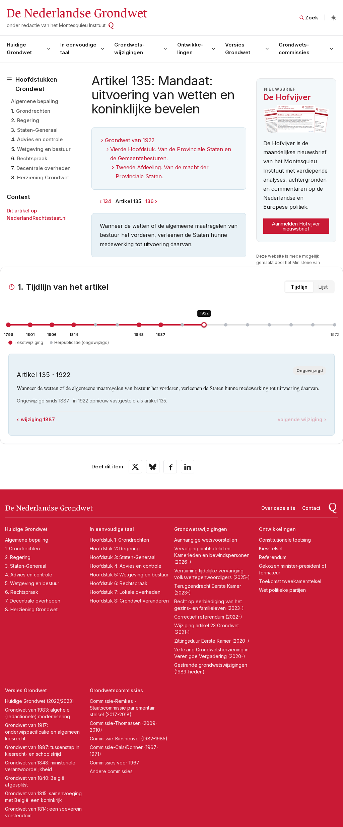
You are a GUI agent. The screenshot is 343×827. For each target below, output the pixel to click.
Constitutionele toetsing (285, 540)
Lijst (323, 287)
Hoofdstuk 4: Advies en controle (125, 566)
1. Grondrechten (22, 548)
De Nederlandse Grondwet (76, 13)
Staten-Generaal (37, 130)
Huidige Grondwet (19, 48)
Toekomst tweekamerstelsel (290, 581)
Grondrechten (33, 111)
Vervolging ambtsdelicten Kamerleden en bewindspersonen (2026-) (212, 555)
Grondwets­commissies (294, 48)
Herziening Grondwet (43, 177)
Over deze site (278, 508)
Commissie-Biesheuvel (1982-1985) (128, 738)
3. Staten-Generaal (25, 566)
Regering (28, 120)
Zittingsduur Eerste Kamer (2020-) (211, 641)
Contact (311, 508)
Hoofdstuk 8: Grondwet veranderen (129, 601)
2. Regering (17, 557)
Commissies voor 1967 (114, 762)
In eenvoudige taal (78, 48)
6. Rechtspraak (21, 592)
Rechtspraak (32, 158)
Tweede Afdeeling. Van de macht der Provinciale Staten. (162, 172)
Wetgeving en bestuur (44, 149)
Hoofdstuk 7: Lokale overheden (125, 592)
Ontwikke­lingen (190, 48)
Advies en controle (40, 139)
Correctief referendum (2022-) (208, 617)
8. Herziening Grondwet (31, 609)
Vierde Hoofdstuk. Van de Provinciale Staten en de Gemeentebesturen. (170, 154)
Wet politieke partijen (282, 590)
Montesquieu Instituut (82, 25)
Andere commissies (111, 771)
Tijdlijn (299, 287)
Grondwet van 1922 (129, 140)
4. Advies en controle (28, 574)
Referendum (272, 557)
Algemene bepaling (34, 101)
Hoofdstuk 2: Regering (115, 548)
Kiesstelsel (270, 548)
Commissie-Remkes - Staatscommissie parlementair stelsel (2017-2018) (122, 707)
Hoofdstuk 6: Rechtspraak (118, 583)
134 (107, 201)
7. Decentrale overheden (32, 601)
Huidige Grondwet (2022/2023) (39, 701)
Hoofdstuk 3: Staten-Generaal (122, 557)
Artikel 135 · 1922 (44, 375)
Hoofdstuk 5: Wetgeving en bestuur (129, 574)
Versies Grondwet (237, 48)
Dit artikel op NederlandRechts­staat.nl (37, 214)
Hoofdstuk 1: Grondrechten (119, 540)
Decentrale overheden (43, 168)
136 (149, 201)
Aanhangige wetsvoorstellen (205, 540)
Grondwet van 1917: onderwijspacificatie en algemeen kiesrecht (42, 731)
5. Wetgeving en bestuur (32, 583)
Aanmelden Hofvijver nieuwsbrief (296, 226)
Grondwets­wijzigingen (129, 48)
